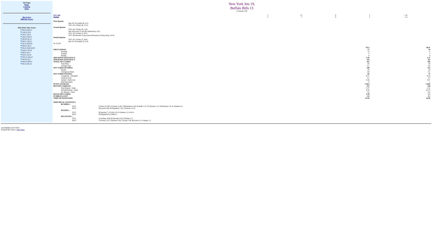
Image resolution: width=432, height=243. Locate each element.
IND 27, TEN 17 (27, 41)
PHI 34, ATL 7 (26, 52)
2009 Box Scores (26, 19)
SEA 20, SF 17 (26, 59)
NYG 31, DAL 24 (27, 57)
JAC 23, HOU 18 (27, 43)
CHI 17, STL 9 (26, 34)
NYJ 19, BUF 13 (27, 30)
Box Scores (26, 17)
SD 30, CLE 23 (26, 54)
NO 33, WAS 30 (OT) (28, 48)
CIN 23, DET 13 (27, 36)
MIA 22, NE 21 (26, 45)
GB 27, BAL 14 (27, 63)
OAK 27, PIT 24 (27, 50)
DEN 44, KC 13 (27, 39)
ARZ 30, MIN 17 (27, 61)
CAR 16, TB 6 (26, 32)
